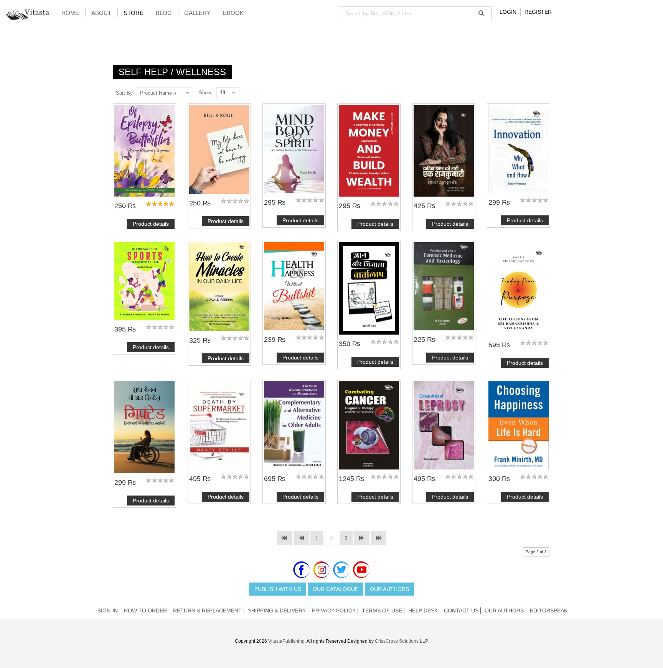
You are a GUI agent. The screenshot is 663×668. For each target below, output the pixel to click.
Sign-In (107, 610)
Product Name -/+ (160, 93)
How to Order (145, 610)
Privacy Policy (334, 610)
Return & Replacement (207, 610)
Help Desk (423, 610)
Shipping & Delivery (277, 610)
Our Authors (389, 589)
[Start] (284, 538)
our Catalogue (335, 589)
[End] (378, 538)
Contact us (461, 610)
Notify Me (294, 149)
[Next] (361, 538)
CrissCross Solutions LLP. (402, 641)
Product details (151, 224)
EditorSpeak (548, 610)
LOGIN (508, 12)
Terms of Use (382, 610)
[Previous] (301, 538)
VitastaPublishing (286, 641)
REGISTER (538, 12)
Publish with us (277, 589)
